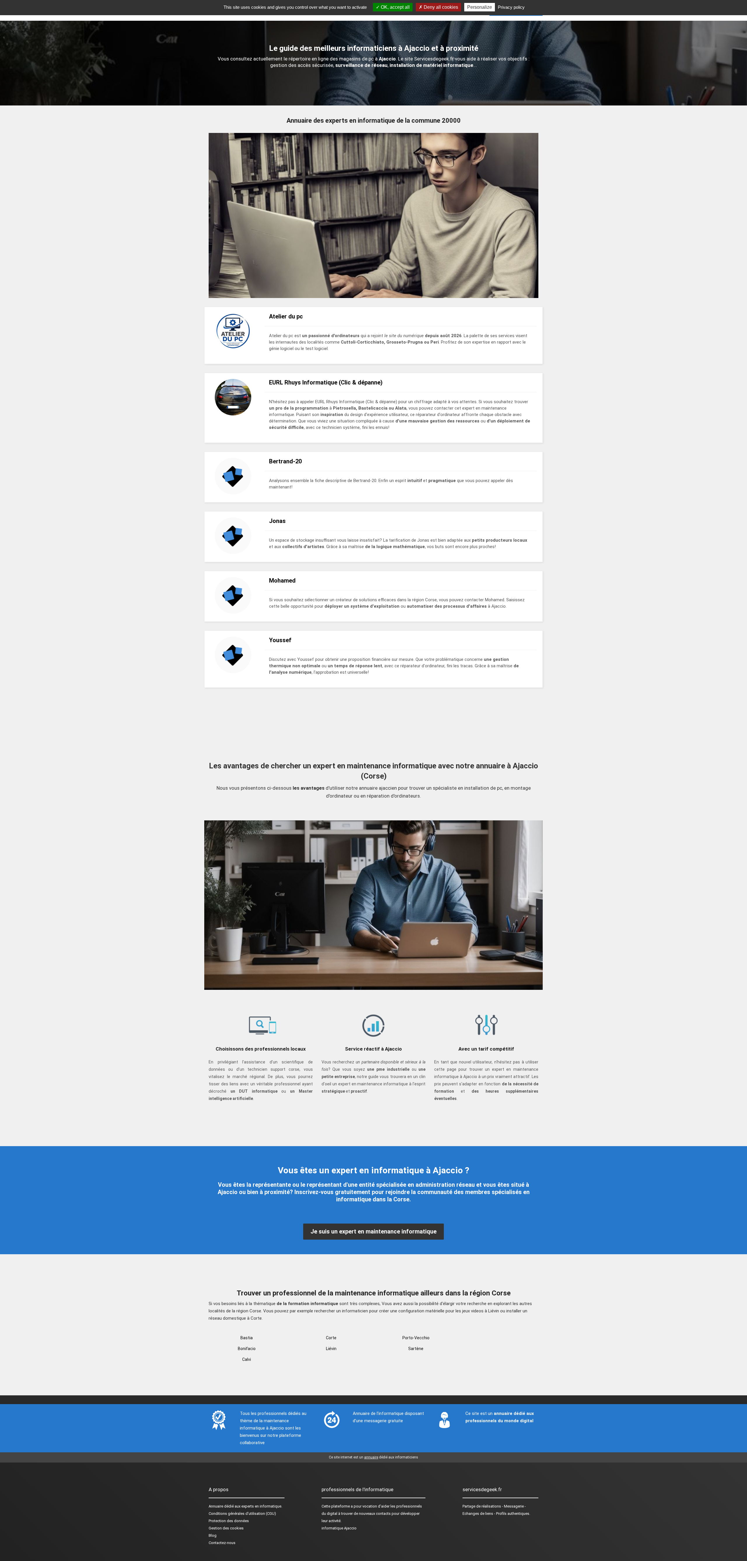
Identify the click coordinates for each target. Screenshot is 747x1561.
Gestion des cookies (226, 1528)
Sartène (415, 1348)
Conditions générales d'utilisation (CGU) (242, 1513)
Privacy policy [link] (511, 7)
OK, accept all (395, 7)
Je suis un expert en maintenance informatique (373, 1231)
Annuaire (216, 1506)
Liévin (331, 1348)
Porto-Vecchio (416, 1337)
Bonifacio (247, 1348)
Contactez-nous (222, 1543)
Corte (331, 1337)
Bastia (246, 1337)
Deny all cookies (440, 7)
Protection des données (229, 1521)
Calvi (246, 1359)
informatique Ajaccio (339, 1528)
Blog (213, 1535)
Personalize (479, 7)
